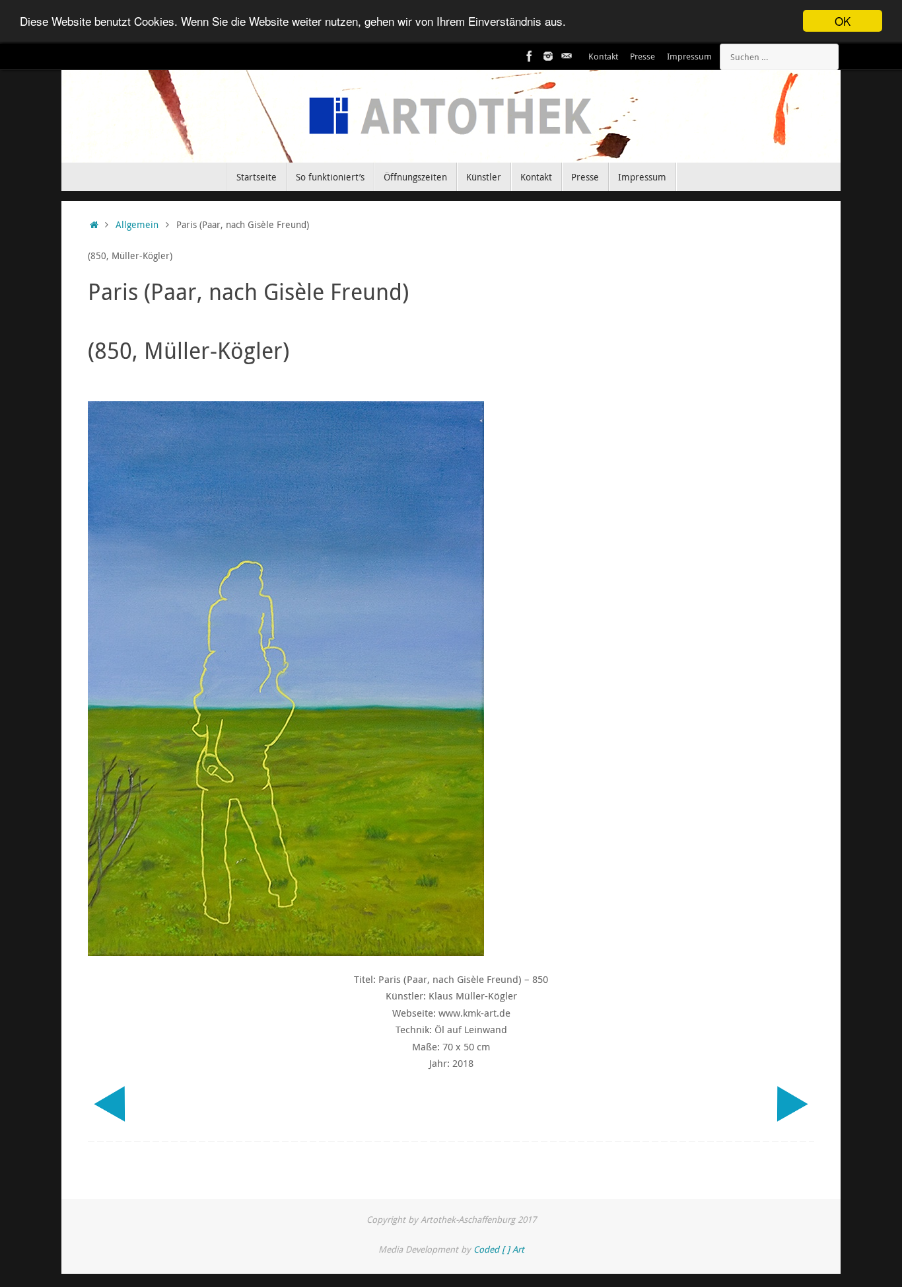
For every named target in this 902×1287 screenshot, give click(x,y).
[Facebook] (529, 56)
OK (842, 21)
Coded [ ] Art (498, 1249)
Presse (642, 56)
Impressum (689, 56)
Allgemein (137, 225)
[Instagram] (548, 56)
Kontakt (603, 56)
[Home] (94, 225)
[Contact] (566, 56)
